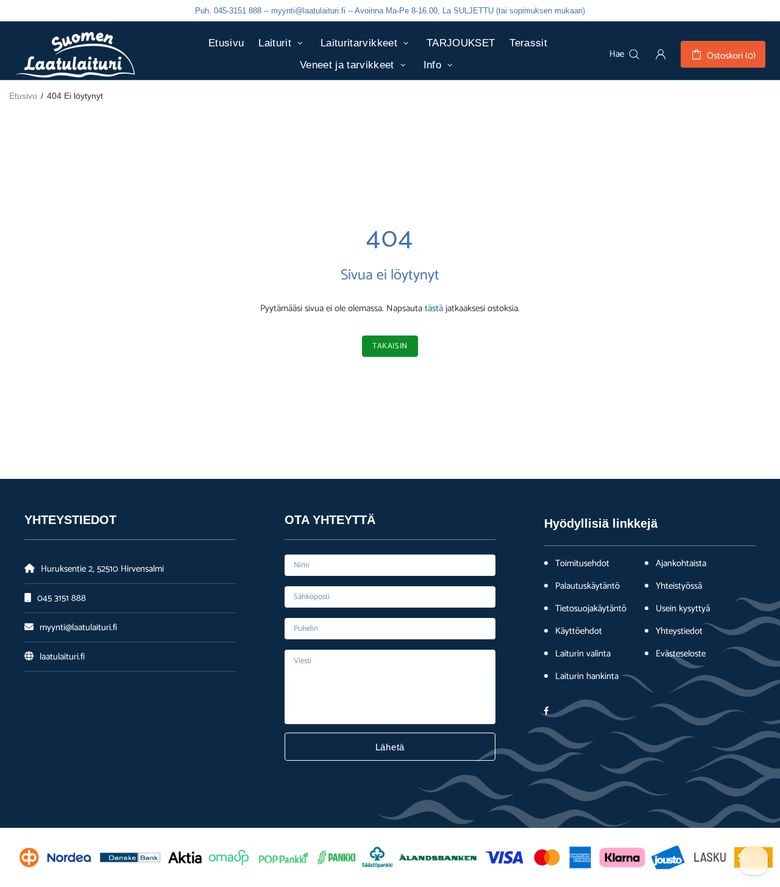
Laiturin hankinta (587, 676)
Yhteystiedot (679, 631)
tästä (434, 308)
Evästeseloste (681, 654)
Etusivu (23, 96)
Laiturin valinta (583, 654)
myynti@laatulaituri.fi (78, 627)
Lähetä (390, 747)
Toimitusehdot (582, 564)
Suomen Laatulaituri (75, 54)
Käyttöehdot (578, 631)
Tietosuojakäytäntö (590, 609)
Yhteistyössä (679, 586)
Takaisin (390, 346)
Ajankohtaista (681, 564)
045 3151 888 (61, 598)
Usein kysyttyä (683, 609)
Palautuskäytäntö (587, 586)
